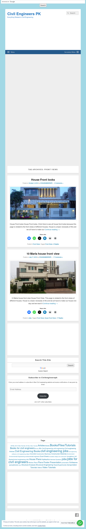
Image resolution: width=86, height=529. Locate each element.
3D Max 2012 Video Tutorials (18, 446)
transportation (72, 465)
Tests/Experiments (60, 465)
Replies (56, 244)
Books (47, 445)
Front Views (36, 244)
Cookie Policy (42, 525)
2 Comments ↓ (58, 183)
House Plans (35, 459)
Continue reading (52, 229)
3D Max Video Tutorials (32, 446)
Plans (40, 462)
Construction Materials (59, 454)
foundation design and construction (57, 456)
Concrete (33, 454)
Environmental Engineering (17, 456)
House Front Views (50, 318)
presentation (65, 462)
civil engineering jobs (54, 451)
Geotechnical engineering (17, 459)
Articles (41, 445)
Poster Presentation (52, 462)
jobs (64, 459)
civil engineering (59, 448)
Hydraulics (46, 459)
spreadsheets (13, 465)
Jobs (30, 318)
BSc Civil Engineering (46, 448)
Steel (20, 465)
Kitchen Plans (33, 462)
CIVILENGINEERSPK (46, 183)
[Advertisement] (43, 35)
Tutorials (33, 467)
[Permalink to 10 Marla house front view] (43, 295)
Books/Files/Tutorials (63, 445)
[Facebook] (77, 515)
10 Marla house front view (43, 254)
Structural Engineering (44, 464)
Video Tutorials (49, 467)
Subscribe (43, 396)
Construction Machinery (43, 454)
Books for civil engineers (22, 448)
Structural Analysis (28, 465)
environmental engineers (32, 456)
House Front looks (43, 179)
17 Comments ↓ (58, 257)
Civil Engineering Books (27, 451)
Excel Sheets (44, 456)
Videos (39, 467)
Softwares (73, 462)
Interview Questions (55, 459)
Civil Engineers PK (24, 13)
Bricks (37, 448)
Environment (70, 454)
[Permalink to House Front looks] (43, 221)
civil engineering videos (23, 454)
